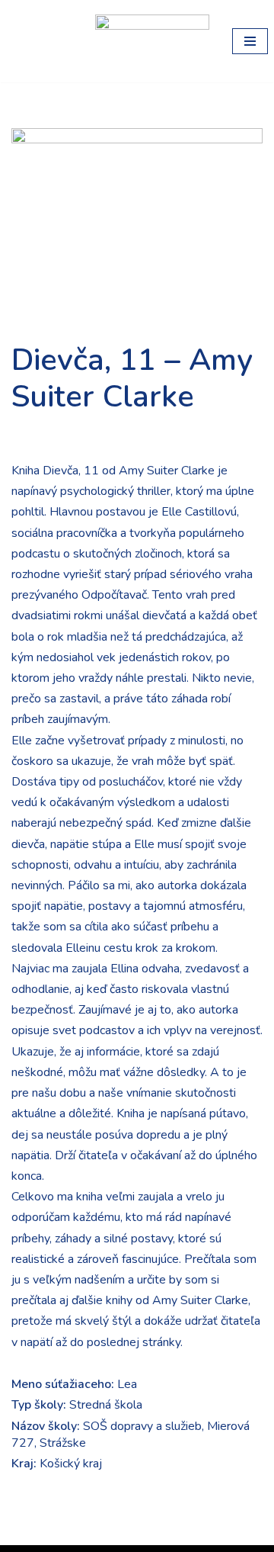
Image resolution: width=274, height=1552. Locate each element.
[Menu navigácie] (250, 41)
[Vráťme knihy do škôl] (41, 41)
